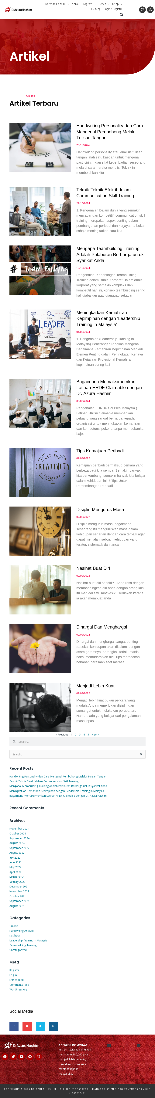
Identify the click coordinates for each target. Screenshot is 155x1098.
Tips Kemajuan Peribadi (100, 450)
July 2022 (14, 857)
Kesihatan (15, 935)
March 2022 (16, 877)
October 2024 (17, 833)
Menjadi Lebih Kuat (95, 685)
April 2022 (15, 872)
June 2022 (15, 862)
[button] (121, 14)
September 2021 (19, 901)
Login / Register (113, 8)
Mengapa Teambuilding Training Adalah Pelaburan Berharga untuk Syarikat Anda (110, 254)
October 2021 (17, 896)
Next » (95, 734)
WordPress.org (18, 989)
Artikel (75, 4)
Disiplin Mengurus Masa (100, 509)
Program (87, 4)
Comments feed (19, 984)
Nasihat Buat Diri (93, 568)
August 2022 (17, 852)
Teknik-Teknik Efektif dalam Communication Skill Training (43, 781)
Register (14, 970)
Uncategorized (18, 950)
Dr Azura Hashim (55, 4)
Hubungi (96, 8)
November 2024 (19, 828)
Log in (13, 975)
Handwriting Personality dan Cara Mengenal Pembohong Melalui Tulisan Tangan (109, 131)
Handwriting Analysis (21, 931)
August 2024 (17, 843)
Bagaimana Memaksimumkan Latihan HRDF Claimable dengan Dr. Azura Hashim (109, 387)
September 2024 (19, 838)
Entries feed (16, 980)
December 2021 (19, 886)
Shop (115, 4)
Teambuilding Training (22, 945)
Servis (102, 4)
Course (13, 926)
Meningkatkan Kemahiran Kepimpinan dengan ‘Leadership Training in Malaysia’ (108, 318)
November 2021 (19, 891)
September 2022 (19, 848)
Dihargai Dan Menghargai (101, 626)
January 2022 (17, 881)
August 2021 (17, 906)
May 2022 (15, 867)
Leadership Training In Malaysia (28, 940)
